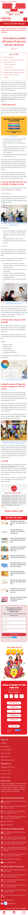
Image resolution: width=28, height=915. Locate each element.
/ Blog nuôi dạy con (11, 28)
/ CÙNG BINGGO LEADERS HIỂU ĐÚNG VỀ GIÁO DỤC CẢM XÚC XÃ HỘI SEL (14, 30)
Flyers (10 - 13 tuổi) (5, 777)
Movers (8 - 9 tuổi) (5, 774)
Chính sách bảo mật (6, 750)
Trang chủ (3, 28)
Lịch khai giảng (5, 746)
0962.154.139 (6, 1)
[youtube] (11, 14)
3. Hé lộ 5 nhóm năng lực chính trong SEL (14, 70)
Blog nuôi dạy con (5, 756)
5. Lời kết (5, 77)
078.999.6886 (13, 1)
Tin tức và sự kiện (5, 753)
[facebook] (9, 14)
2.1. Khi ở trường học (10, 64)
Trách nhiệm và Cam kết (7, 760)
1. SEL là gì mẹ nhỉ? (8, 57)
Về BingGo (3, 743)
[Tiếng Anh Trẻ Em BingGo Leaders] (6, 19)
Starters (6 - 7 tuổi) (5, 770)
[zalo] (12, 14)
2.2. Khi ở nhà (8, 67)
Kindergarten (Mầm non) (7, 767)
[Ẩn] (17, 54)
